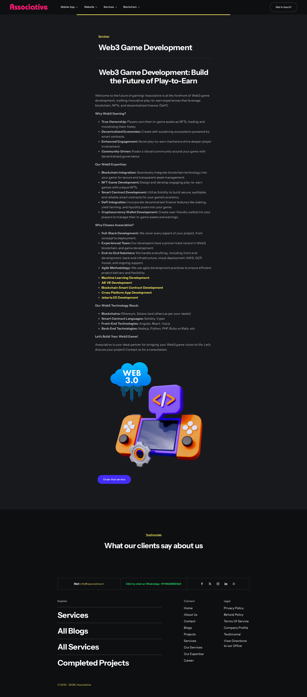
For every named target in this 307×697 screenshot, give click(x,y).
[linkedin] (226, 583)
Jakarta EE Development (120, 297)
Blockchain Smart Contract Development (132, 287)
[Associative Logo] (29, 5)
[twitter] (210, 583)
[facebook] (202, 583)
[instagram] (218, 583)
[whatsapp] (234, 583)
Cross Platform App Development (127, 292)
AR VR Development (117, 283)
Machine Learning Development (125, 278)
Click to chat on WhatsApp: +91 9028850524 (153, 583)
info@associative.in (92, 583)
